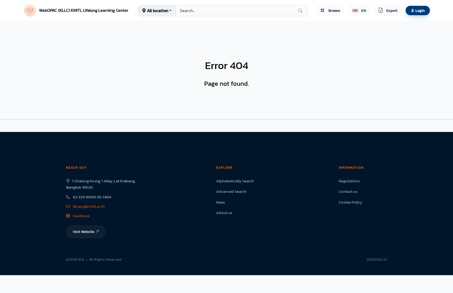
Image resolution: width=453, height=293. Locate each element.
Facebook (81, 216)
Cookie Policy (350, 202)
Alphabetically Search (235, 181)
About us (224, 213)
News (220, 202)
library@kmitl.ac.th (88, 206)
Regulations (349, 181)
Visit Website (83, 231)
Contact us (348, 191)
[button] (75, 10)
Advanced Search (231, 191)
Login (420, 10)
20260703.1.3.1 (376, 259)
